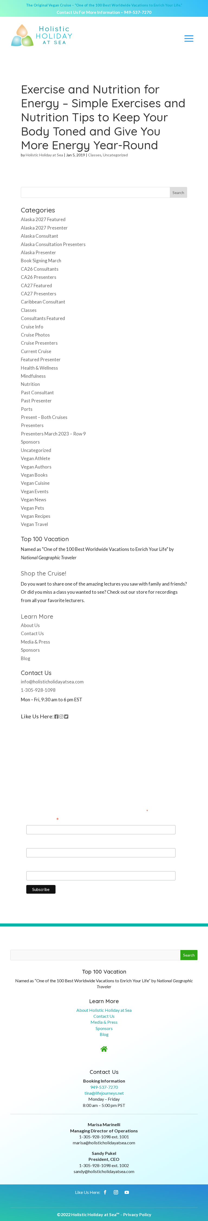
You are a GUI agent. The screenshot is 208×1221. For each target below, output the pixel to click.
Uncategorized (115, 155)
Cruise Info (32, 327)
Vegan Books (34, 475)
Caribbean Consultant (43, 302)
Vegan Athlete (35, 458)
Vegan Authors (36, 467)
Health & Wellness (39, 368)
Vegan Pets (32, 508)
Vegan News (33, 499)
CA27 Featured (36, 285)
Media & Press (35, 642)
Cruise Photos (35, 335)
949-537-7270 (137, 12)
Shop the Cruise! (43, 573)
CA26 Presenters (38, 277)
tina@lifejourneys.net (104, 1093)
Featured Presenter (41, 359)
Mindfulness (33, 376)
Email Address (42, 820)
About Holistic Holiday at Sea (104, 1010)
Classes (94, 155)
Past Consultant (37, 392)
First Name (37, 843)
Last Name (37, 866)
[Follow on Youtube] (126, 1192)
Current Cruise (36, 351)
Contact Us (32, 633)
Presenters (32, 425)
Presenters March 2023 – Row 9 (53, 434)
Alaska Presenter (38, 252)
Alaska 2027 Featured (43, 219)
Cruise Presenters (39, 343)
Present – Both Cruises (44, 417)
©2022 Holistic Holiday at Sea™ (88, 1214)
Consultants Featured (43, 318)
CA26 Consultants (39, 269)
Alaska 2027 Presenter (44, 228)
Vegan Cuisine (35, 483)
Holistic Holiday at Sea (44, 155)
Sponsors (30, 442)
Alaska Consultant (39, 236)
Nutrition (30, 384)
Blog (25, 658)
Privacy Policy (137, 1214)
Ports (26, 409)
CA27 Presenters (38, 293)
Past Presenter (36, 400)
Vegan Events (34, 491)
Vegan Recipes (35, 516)
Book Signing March (41, 260)
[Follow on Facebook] (105, 1192)
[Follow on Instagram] (116, 1192)
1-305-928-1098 (38, 690)
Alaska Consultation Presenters (53, 244)
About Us (30, 625)
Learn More (37, 616)
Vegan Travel (34, 524)
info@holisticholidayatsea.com (52, 681)
